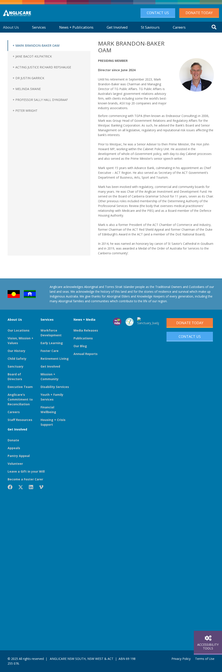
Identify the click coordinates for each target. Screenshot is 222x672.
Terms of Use (204, 659)
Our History (16, 351)
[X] (20, 487)
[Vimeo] (41, 487)
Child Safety (17, 359)
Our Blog (80, 346)
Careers (14, 412)
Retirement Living (55, 359)
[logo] (17, 13)
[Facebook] (10, 487)
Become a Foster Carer (25, 479)
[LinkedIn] (31, 487)
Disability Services (55, 387)
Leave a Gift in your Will (26, 471)
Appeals (14, 448)
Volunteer (15, 464)
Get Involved (50, 366)
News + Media (84, 319)
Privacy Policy (181, 659)
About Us (15, 319)
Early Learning (52, 343)
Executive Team (20, 387)
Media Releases (85, 330)
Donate (13, 440)
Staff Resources (20, 420)
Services (47, 319)
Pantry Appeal (19, 456)
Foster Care (50, 351)
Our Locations (18, 330)
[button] (214, 27)
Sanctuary (15, 366)
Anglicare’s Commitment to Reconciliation (20, 399)
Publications (83, 338)
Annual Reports (85, 354)
